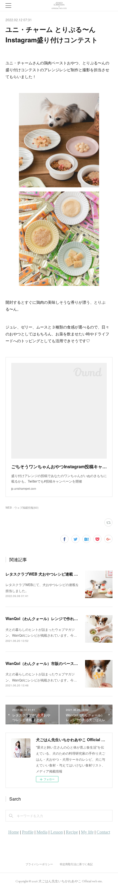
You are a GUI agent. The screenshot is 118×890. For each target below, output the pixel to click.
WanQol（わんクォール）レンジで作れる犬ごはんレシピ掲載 (59, 618)
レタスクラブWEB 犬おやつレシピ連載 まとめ (45, 574)
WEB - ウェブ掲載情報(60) (21, 508)
